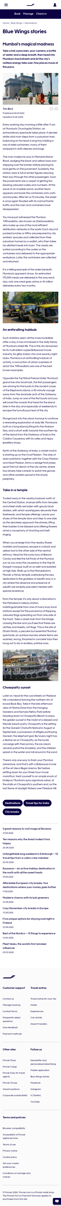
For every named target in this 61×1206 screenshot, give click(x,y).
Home (6, 23)
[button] (6, 5)
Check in (41, 13)
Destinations (31, 23)
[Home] (30, 5)
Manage (28, 13)
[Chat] (57, 1201)
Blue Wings (16, 23)
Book (17, 13)
